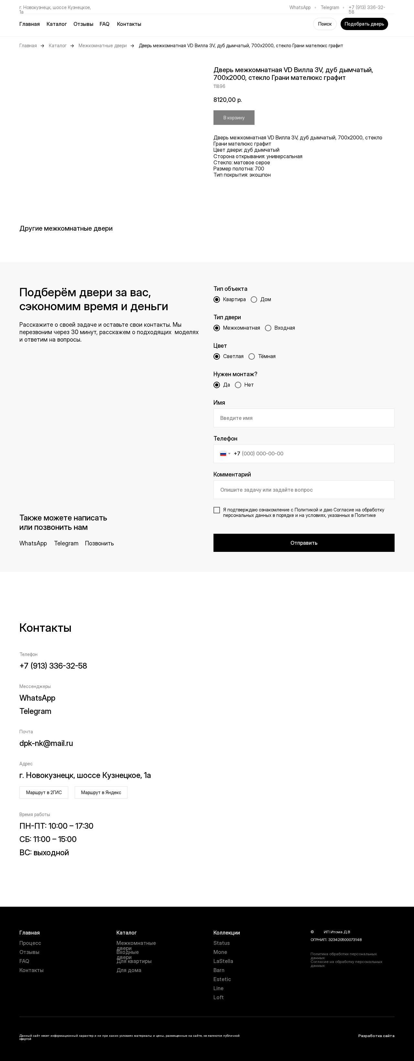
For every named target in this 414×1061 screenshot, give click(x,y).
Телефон (225, 438)
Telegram (330, 7)
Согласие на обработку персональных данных (346, 963)
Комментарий (232, 474)
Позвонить (99, 543)
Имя (219, 402)
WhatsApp (299, 7)
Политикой (306, 509)
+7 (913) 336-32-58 (367, 10)
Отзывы (83, 24)
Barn (218, 970)
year (319, 931)
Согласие (343, 509)
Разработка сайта (376, 1035)
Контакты (129, 24)
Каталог (58, 45)
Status (221, 943)
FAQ (104, 24)
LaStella (223, 961)
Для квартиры (134, 961)
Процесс (30, 943)
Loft (218, 997)
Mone (220, 952)
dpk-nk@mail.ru (46, 743)
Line (218, 988)
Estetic (222, 979)
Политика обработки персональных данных (343, 955)
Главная (29, 24)
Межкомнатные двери (103, 45)
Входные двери (127, 954)
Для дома (128, 970)
